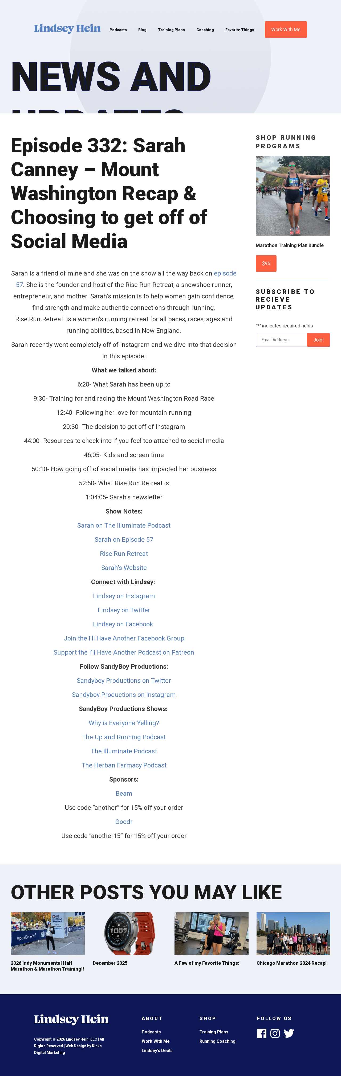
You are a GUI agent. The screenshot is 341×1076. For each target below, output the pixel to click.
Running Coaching (218, 1041)
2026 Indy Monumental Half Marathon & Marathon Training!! (47, 966)
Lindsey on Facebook (124, 624)
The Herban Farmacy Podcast (124, 765)
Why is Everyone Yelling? (124, 723)
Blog (142, 30)
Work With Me (286, 29)
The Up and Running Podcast (124, 737)
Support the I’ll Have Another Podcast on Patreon (124, 652)
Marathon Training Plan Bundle (290, 245)
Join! (318, 340)
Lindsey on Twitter (124, 610)
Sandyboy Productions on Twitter (124, 680)
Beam (124, 793)
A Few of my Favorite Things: (206, 963)
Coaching (205, 30)
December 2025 (110, 963)
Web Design (76, 1046)
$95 (266, 263)
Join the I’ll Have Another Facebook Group (124, 638)
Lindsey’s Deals (157, 1050)
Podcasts (118, 30)
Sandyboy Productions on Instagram (124, 695)
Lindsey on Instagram (124, 596)
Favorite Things (239, 30)
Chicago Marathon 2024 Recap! (292, 963)
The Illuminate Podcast (124, 751)
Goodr (124, 822)
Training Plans (171, 30)
